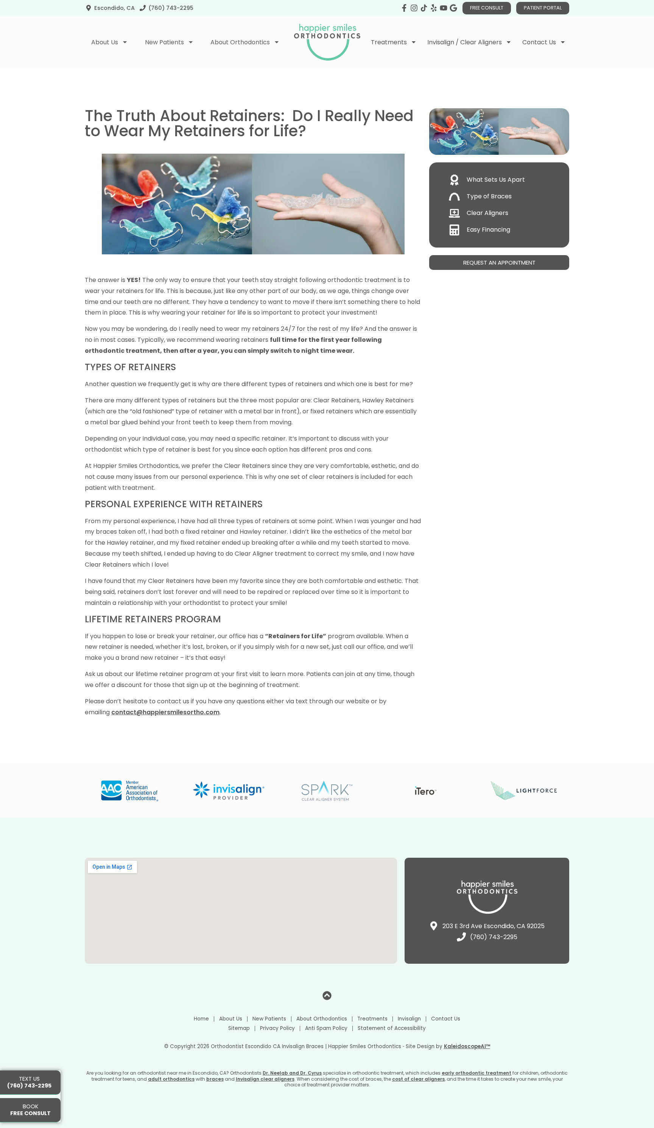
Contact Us (445, 1018)
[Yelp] (434, 8)
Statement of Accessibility (392, 1028)
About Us (230, 1018)
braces (215, 1079)
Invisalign (409, 1018)
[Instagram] (414, 8)
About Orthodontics (321, 1018)
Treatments (372, 1018)
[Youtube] (443, 8)
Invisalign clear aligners (265, 1079)
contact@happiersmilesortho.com (165, 712)
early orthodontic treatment (476, 1073)
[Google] (453, 8)
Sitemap (239, 1028)
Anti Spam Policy (326, 1028)
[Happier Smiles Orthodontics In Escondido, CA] (424, 8)
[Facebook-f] (404, 8)
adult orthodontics (171, 1079)
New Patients (269, 1018)
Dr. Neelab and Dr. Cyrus (292, 1073)
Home (201, 1018)
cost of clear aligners (418, 1079)
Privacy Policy (277, 1028)
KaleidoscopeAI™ (467, 1047)
